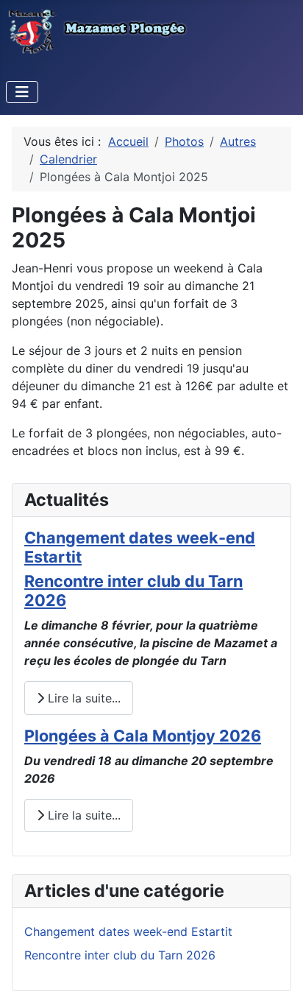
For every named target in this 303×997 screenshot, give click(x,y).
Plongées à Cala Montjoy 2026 (142, 735)
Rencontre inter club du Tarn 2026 (133, 590)
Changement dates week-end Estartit (139, 547)
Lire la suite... (82, 698)
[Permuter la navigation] (22, 92)
